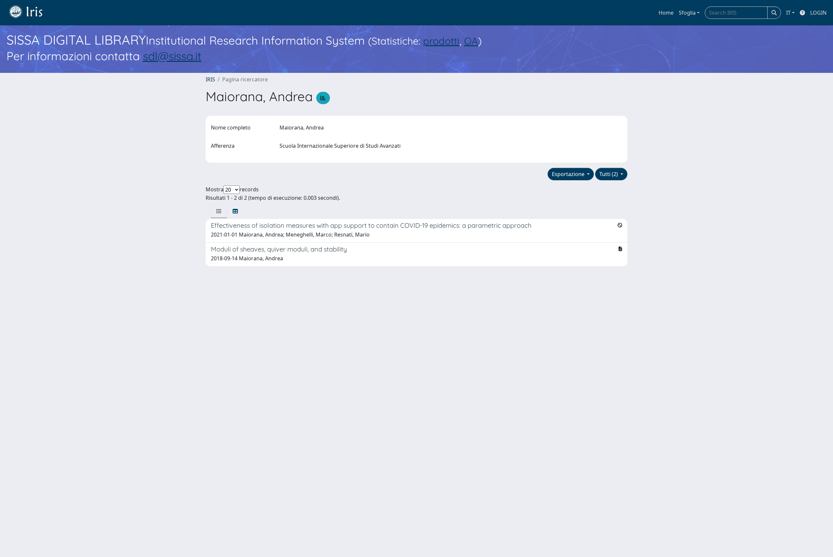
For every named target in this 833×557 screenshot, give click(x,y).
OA (471, 40)
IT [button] (788, 12)
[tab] (219, 211)
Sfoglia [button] (687, 12)
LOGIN (818, 12)
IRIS (210, 79)
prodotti (441, 40)
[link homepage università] (30, 12)
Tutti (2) (609, 174)
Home (666, 12)
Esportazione (569, 174)
